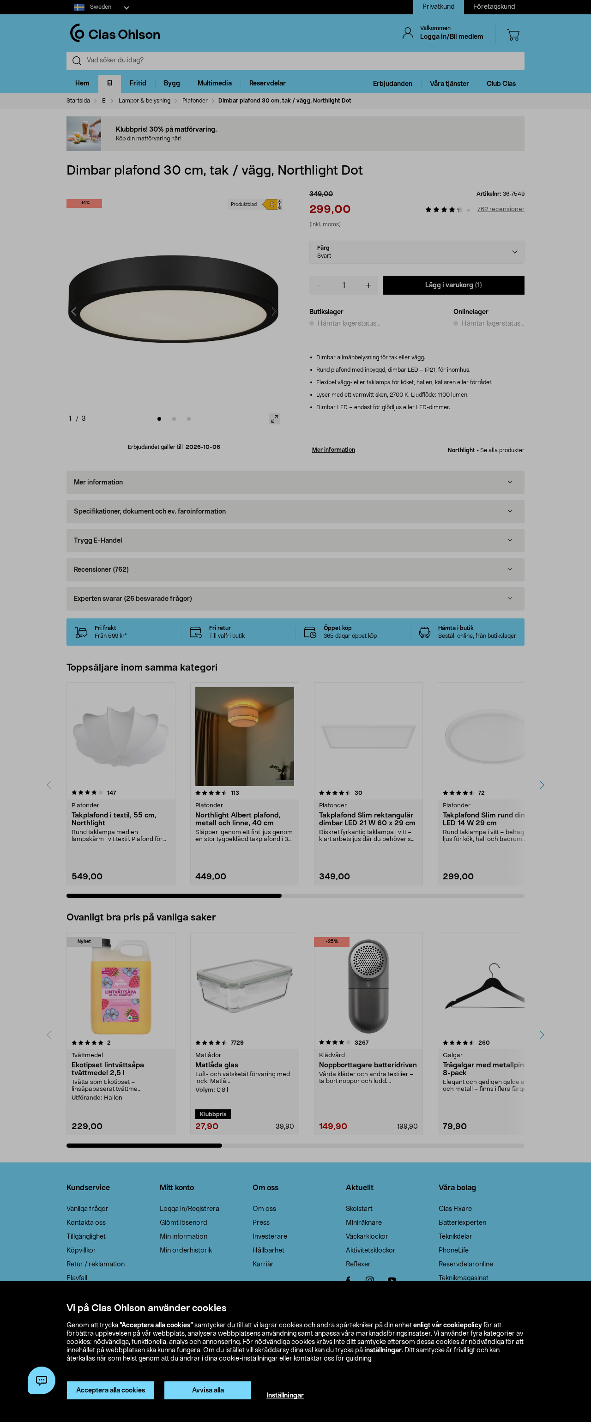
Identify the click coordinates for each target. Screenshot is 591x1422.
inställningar (383, 1350)
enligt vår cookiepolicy (447, 1325)
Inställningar (285, 1395)
